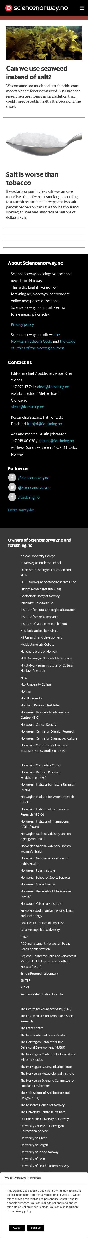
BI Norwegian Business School (41, 563)
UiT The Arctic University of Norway (45, 1119)
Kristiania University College (39, 631)
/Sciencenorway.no (33, 477)
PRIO (24, 937)
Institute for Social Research (39, 617)
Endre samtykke (21, 509)
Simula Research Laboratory (39, 973)
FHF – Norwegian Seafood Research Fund (48, 582)
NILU (24, 678)
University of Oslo (33, 1159)
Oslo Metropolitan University (40, 930)
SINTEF (25, 980)
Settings (36, 1227)
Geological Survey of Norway (40, 596)
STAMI (25, 987)
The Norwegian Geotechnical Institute (46, 1067)
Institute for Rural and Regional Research (48, 610)
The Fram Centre (32, 1028)
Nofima (26, 691)
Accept (17, 1227)
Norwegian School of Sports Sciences (46, 877)
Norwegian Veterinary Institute (41, 904)
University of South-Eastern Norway (45, 1166)
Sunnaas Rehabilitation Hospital (42, 994)
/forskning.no (29, 497)
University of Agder (34, 1138)
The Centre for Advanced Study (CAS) (46, 1009)
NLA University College (36, 684)
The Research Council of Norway (43, 1105)
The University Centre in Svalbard (43, 1112)
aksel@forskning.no (53, 386)
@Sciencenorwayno (34, 487)
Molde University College (37, 644)
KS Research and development (41, 637)
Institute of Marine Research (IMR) (44, 624)
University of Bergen (34, 1145)
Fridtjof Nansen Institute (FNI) (41, 589)
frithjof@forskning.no (44, 423)
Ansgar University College (38, 556)
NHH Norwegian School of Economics (46, 658)
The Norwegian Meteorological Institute (47, 1073)
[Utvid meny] (82, 8)
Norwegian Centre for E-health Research (48, 731)
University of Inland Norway (39, 1152)
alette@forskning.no (27, 406)
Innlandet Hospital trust (37, 603)
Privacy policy (22, 324)
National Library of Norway (39, 652)
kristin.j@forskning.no (56, 440)
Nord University (31, 698)
